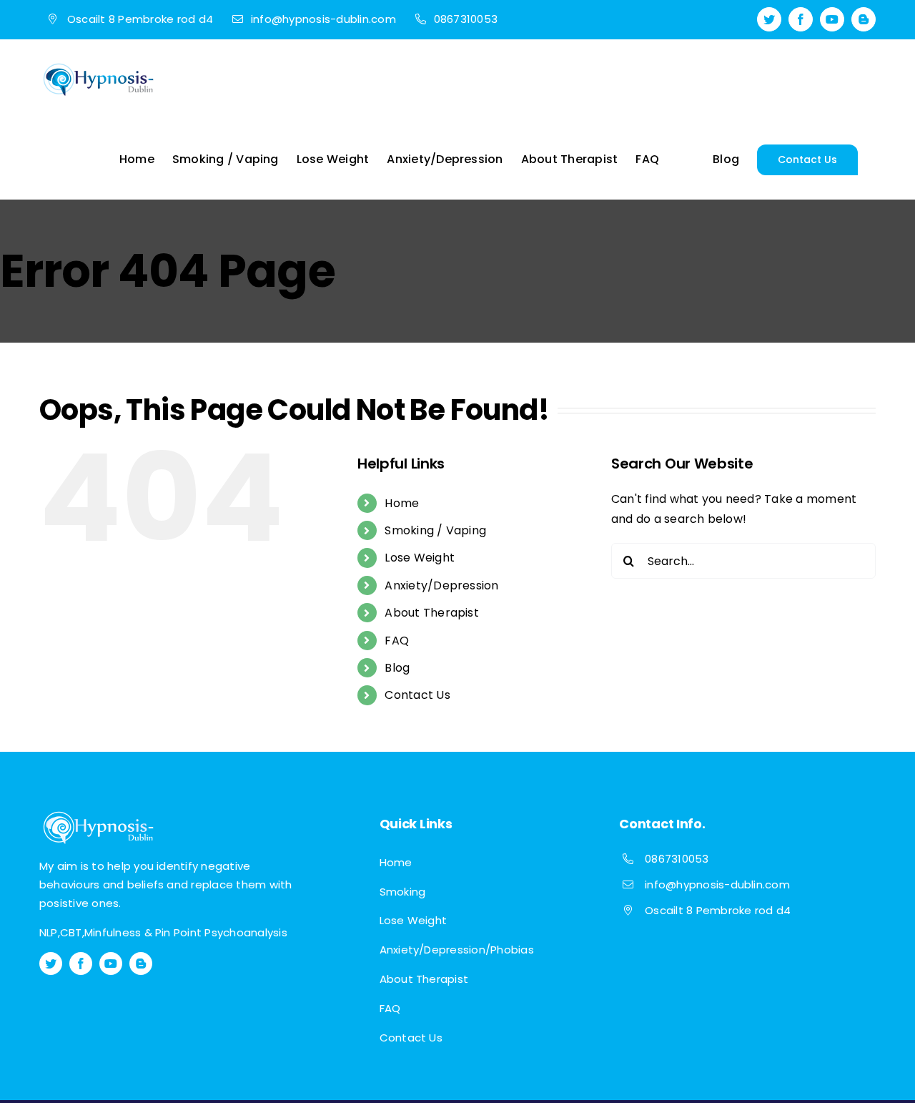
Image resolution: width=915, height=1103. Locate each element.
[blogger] (140, 963)
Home (402, 503)
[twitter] (50, 963)
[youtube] (110, 963)
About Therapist (432, 612)
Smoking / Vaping (435, 530)
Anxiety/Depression (441, 585)
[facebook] (80, 963)
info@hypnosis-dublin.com (717, 884)
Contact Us (417, 695)
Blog (397, 668)
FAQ (397, 640)
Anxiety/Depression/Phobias (457, 949)
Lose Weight (420, 557)
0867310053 (676, 858)
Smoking (403, 891)
